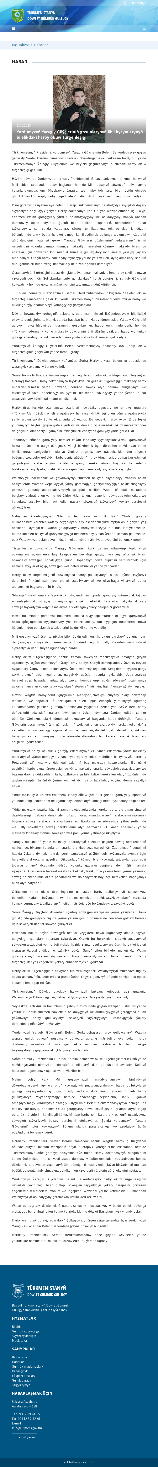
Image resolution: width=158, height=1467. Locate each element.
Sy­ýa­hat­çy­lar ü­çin (24, 1336)
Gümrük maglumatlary (27, 1366)
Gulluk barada (21, 1380)
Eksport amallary (23, 1375)
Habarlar (18, 1362)
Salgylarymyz (21, 1385)
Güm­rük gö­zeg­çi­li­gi (25, 1331)
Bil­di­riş (16, 1326)
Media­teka (19, 1340)
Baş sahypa (21, 45)
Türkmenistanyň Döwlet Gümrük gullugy (47, 15)
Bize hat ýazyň (25, 1437)
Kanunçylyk (20, 1371)
